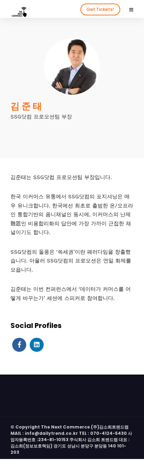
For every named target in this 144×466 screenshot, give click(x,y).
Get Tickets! (100, 9)
